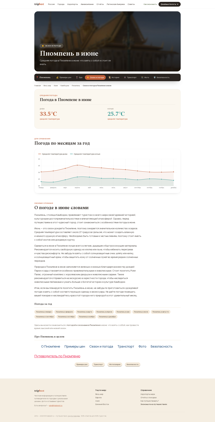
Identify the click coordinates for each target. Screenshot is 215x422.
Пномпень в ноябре (87, 317)
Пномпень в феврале (64, 312)
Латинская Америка (116, 4)
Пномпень (76, 85)
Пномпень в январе (44, 312)
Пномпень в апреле (104, 312)
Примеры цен (63, 77)
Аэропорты (72, 4)
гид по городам (74, 416)
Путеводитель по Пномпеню (57, 356)
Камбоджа (65, 85)
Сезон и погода (101, 346)
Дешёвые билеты (169, 4)
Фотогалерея (114, 364)
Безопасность (161, 77)
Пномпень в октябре (66, 317)
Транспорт (130, 77)
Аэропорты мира (148, 394)
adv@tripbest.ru (55, 405)
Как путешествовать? (150, 401)
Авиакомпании (87, 4)
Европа (98, 397)
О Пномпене (50, 346)
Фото (145, 77)
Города (61, 4)
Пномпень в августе (161, 312)
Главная (37, 85)
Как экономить (150, 4)
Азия (56, 85)
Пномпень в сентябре (45, 317)
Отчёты (100, 4)
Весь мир (47, 85)
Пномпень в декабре (107, 317)
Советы (131, 4)
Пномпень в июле (141, 312)
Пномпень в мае (123, 312)
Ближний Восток (102, 404)
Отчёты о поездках (149, 397)
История (113, 77)
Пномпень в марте (84, 312)
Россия (51, 4)
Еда (79, 77)
